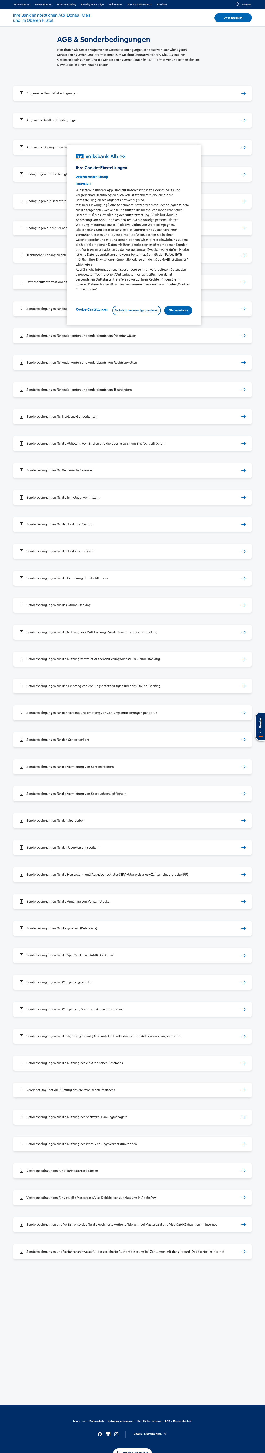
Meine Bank (115, 4)
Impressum (79, 1421)
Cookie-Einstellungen (92, 309)
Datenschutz (96, 1421)
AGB (167, 1421)
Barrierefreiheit (182, 1421)
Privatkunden (22, 4)
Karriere (162, 4)
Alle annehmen (178, 310)
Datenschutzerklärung (92, 177)
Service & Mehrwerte (139, 4)
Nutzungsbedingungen (121, 1421)
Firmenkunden (43, 4)
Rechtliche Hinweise (149, 1421)
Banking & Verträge (92, 4)
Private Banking (66, 4)
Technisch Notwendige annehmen (136, 310)
